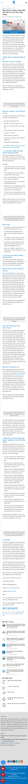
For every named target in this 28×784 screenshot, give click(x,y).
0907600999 (16, 743)
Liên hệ (9, 767)
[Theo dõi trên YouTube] (21, 761)
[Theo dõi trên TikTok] (14, 761)
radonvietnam (18, 16)
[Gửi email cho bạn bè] (11, 608)
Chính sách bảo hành (17, 767)
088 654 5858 (8, 743)
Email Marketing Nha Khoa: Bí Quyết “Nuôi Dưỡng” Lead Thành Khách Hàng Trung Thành (15, 658)
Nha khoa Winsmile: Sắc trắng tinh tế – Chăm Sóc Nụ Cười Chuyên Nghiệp (15, 639)
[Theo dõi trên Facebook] (8, 761)
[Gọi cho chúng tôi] (19, 761)
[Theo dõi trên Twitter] (16, 761)
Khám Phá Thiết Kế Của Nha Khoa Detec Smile (14, 652)
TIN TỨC (13, 8)
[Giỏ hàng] (26, 2)
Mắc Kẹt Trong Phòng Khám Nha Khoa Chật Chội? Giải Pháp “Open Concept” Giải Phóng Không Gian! (15, 625)
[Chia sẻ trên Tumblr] (17, 608)
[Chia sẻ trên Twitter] (9, 608)
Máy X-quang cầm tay (18, 375)
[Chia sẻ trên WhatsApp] (4, 608)
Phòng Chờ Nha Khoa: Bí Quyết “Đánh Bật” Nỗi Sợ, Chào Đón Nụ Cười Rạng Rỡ (15, 632)
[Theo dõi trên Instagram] (11, 761)
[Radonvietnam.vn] (14, 2)
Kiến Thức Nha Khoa (7, 8)
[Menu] (2, 2)
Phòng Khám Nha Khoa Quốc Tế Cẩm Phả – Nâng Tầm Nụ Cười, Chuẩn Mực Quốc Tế (15, 645)
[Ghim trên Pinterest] (14, 608)
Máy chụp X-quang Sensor (9, 273)
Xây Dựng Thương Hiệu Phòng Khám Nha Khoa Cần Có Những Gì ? (15, 665)
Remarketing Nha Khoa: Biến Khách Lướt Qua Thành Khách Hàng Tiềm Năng (14, 671)
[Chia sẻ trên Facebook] (6, 608)
